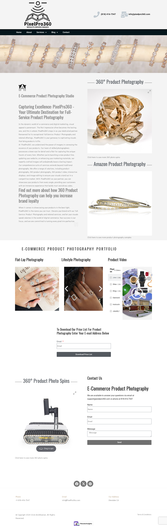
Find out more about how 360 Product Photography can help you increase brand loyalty (48, 195)
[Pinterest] (90, 484)
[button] (92, 203)
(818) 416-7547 (108, 14)
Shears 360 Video (115, 284)
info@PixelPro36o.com (71, 500)
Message (91, 429)
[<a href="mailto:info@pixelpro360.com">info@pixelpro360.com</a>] (124, 14)
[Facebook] (77, 484)
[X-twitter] (83, 484)
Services (40, 32)
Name (89, 405)
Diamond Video (116, 298)
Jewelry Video (116, 311)
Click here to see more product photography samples (109, 237)
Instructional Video (116, 304)
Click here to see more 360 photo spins (103, 157)
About (29, 32)
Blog (53, 32)
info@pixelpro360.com (139, 14)
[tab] (115, 277)
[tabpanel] (137, 293)
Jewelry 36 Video (115, 278)
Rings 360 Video (115, 291)
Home (19, 32)
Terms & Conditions (144, 514)
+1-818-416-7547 (23, 500)
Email (59, 341)
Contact (66, 32)
